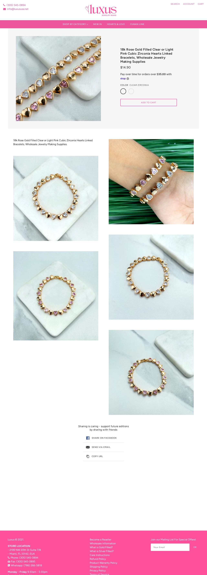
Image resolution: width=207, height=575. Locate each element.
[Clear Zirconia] (123, 91)
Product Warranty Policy (103, 562)
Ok (195, 547)
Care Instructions (99, 555)
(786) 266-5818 (33, 565)
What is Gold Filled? (101, 547)
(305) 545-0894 (16, 5)
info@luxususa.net (17, 9)
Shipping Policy (99, 566)
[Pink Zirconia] (131, 91)
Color (124, 85)
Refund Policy (98, 558)
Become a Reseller (100, 539)
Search (175, 4)
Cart (201, 4)
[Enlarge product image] (58, 78)
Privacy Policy (98, 570)
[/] (101, 10)
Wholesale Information (103, 543)
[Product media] (55, 198)
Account (189, 4)
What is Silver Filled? (102, 551)
